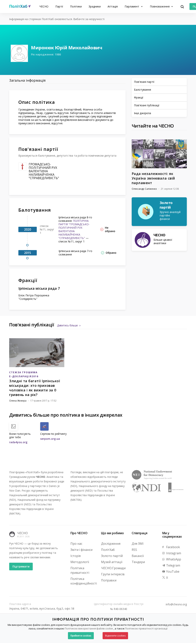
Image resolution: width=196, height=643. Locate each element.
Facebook (172, 547)
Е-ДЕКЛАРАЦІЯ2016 (23, 376)
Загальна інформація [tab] (27, 80)
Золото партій (112, 556)
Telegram (172, 565)
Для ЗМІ (138, 543)
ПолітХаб (108, 550)
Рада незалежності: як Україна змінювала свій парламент (153, 178)
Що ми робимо (112, 533)
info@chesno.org (176, 604)
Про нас (76, 543)
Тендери (138, 562)
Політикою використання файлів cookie (89, 628)
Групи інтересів (113, 574)
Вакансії (138, 556)
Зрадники (95, 6)
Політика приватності (79, 570)
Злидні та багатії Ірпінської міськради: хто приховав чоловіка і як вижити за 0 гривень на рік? (34, 388)
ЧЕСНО (43, 6)
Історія (75, 556)
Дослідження (110, 543)
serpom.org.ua (50, 439)
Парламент (132, 6)
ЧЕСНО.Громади (113, 568)
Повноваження (160, 6)
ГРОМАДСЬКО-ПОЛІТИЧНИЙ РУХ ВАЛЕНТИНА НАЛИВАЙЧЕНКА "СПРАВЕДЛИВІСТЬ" (44, 171)
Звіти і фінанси (81, 550)
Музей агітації (111, 562)
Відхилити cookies (115, 635)
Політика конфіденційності (83, 581)
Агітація (113, 6)
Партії (59, 6)
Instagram (173, 553)
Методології (79, 562)
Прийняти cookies (80, 635)
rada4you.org (18, 442)
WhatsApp (173, 559)
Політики (76, 6)
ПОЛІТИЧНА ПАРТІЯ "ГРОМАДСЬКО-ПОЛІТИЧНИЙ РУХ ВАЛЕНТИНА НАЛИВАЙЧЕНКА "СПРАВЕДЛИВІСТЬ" (74, 229)
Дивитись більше (67, 325)
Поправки (108, 580)
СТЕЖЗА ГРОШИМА (23, 372)
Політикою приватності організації (146, 628)
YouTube (172, 571)
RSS (134, 550)
